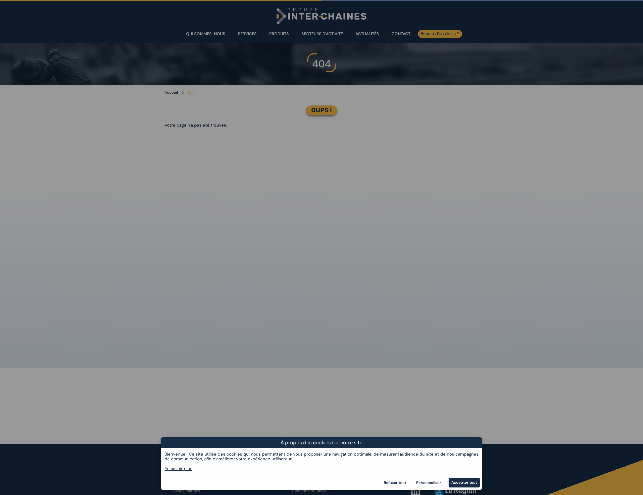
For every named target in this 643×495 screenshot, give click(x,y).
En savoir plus (178, 468)
